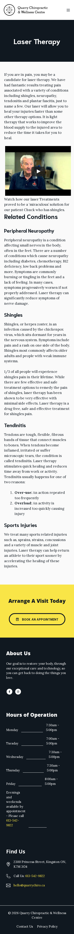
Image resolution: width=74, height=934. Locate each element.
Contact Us (24, 926)
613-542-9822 (35, 876)
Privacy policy (47, 926)
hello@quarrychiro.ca (29, 885)
